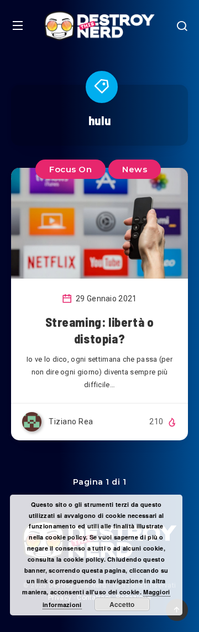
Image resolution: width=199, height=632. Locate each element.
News (134, 169)
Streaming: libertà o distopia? (99, 330)
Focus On (70, 169)
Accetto (121, 604)
